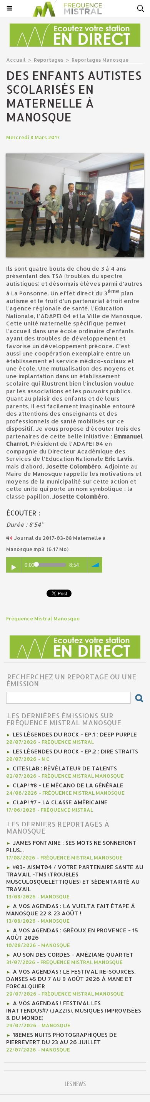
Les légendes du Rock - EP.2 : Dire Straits (75, 751)
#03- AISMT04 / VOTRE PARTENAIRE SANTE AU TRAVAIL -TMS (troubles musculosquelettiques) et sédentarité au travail (74, 878)
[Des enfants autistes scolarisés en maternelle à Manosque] (75, 156)
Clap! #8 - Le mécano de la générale (68, 785)
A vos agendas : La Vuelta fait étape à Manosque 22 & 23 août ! (70, 909)
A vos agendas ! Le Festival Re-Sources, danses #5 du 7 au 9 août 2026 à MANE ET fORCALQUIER (71, 979)
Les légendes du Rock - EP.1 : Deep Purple (75, 734)
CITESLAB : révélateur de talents (65, 768)
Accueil (16, 60)
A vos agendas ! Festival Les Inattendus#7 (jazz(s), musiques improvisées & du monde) (73, 1010)
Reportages (48, 60)
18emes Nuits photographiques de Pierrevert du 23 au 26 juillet (61, 1038)
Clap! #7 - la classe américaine (60, 802)
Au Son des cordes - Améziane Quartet (73, 954)
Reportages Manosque (100, 60)
